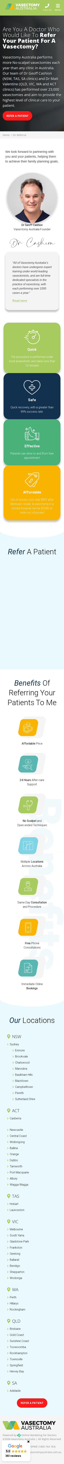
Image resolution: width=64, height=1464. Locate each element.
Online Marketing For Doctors (39, 1435)
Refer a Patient (17, 116)
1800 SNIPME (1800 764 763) (38, 1446)
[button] (16, 1450)
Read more (19, 300)
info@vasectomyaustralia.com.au (41, 1452)
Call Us (47, 9)
